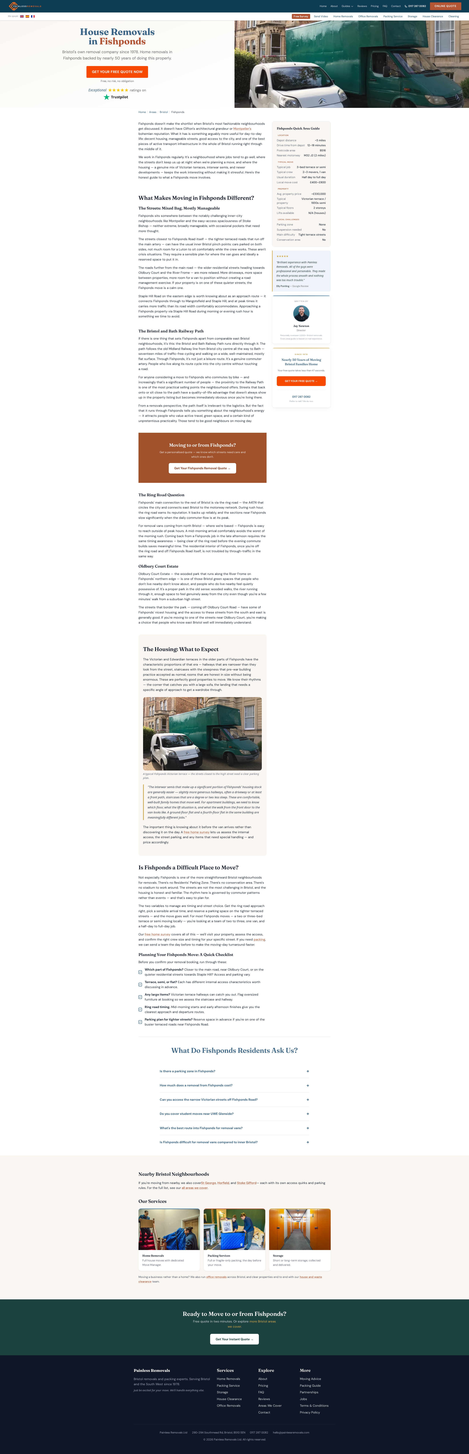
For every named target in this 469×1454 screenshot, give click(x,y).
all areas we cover (195, 1188)
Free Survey (301, 16)
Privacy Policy (310, 1412)
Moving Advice (310, 1379)
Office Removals (368, 16)
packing (259, 939)
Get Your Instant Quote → (235, 1339)
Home (323, 6)
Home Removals (343, 16)
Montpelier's (242, 129)
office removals (216, 1277)
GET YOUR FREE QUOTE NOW (117, 72)
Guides (346, 6)
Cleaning (453, 16)
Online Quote (446, 6)
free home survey (196, 832)
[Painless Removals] (25, 6)
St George (208, 1183)
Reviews (362, 6)
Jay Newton (301, 326)
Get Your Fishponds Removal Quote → (202, 468)
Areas (152, 112)
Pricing (375, 6)
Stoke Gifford (246, 1183)
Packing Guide (310, 1386)
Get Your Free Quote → (301, 381)
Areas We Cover (270, 1406)
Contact (396, 6)
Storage (412, 16)
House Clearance (433, 16)
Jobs (303, 1399)
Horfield (223, 1183)
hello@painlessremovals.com (291, 1432)
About (334, 6)
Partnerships (309, 1392)
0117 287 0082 (417, 6)
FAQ (385, 6)
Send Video (321, 16)
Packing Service (392, 16)
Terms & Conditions (314, 1406)
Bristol (164, 112)
